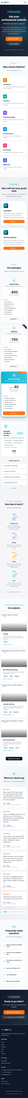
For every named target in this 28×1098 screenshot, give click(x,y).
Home (2, 1042)
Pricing (2, 1044)
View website (8, 644)
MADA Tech (18, 1093)
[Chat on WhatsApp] (11, 1072)
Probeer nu (13, 221)
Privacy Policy (4, 1081)
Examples (3, 1046)
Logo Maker (4, 1060)
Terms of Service (5, 1083)
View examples (14, 44)
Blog (2, 1051)
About (2, 1049)
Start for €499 (13, 39)
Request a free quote (14, 758)
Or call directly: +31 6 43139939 (15, 1017)
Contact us (13, 319)
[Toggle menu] (25, 2)
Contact (3, 1053)
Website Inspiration (5, 1063)
